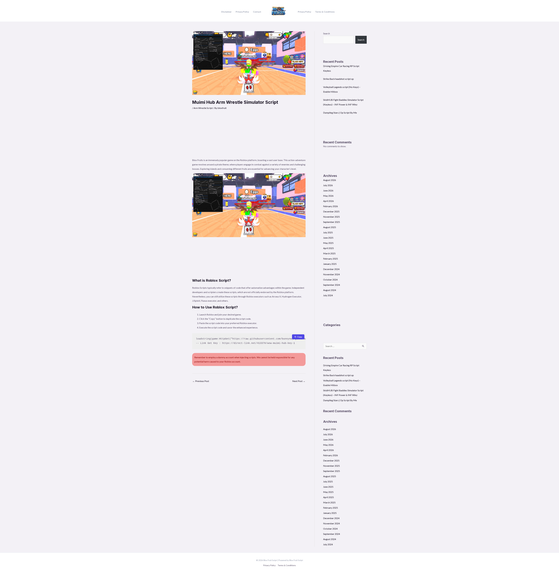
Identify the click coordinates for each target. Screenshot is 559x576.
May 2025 (328, 242)
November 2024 (331, 274)
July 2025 (328, 232)
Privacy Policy (269, 565)
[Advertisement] (249, 136)
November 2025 (331, 216)
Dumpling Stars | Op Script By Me (340, 112)
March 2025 (329, 253)
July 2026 (328, 185)
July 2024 (328, 295)
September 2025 (331, 222)
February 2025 (330, 258)
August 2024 (329, 290)
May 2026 (328, 195)
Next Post (298, 381)
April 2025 (328, 248)
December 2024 (331, 269)
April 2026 (328, 201)
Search (326, 33)
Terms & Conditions (287, 565)
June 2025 (328, 237)
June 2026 (328, 190)
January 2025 (330, 263)
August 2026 (329, 180)
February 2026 (330, 206)
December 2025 (331, 211)
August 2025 (329, 227)
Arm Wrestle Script (203, 108)
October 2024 (330, 279)
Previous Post (200, 381)
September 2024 (331, 284)
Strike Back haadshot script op (338, 78)
